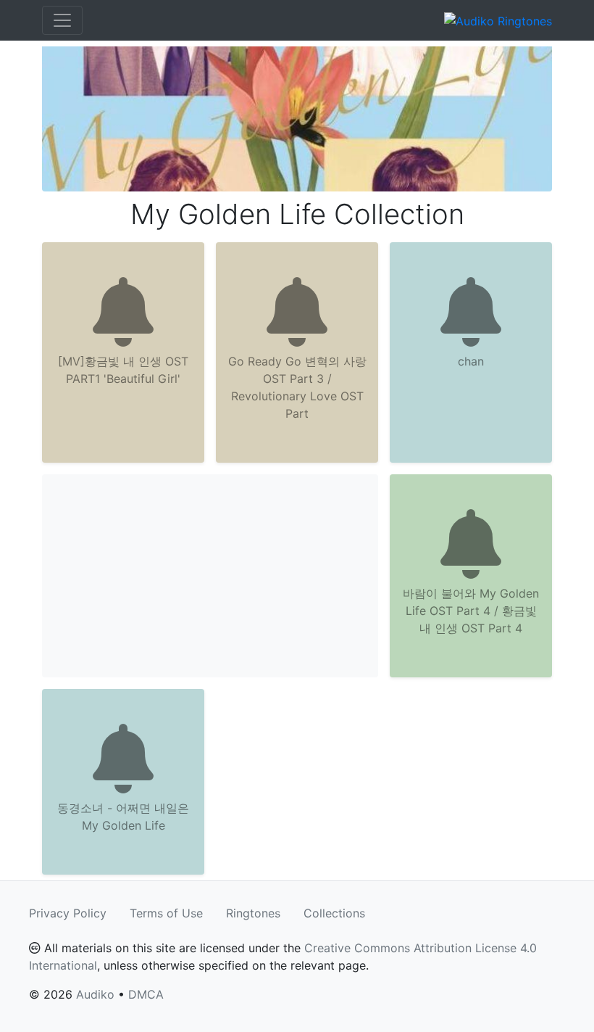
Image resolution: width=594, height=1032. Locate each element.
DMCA (146, 994)
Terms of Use (166, 913)
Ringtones (253, 913)
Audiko (95, 994)
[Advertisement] (210, 575)
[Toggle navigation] (62, 20)
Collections (334, 913)
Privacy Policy (67, 913)
